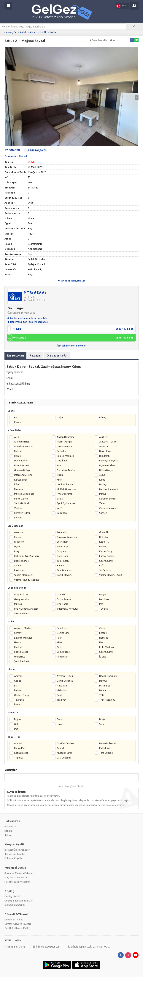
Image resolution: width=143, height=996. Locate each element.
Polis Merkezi (106, 647)
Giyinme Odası (107, 465)
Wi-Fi (59, 508)
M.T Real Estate (35, 292)
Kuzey (17, 422)
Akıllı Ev (103, 437)
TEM (101, 695)
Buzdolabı (104, 456)
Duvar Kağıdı (21, 460)
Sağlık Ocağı (21, 651)
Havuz (60, 724)
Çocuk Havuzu (64, 575)
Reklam (8, 830)
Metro (17, 690)
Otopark (61, 551)
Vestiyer (18, 508)
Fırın (59, 465)
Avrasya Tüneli (65, 676)
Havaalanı (62, 685)
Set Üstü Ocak (22, 503)
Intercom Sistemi (23, 474)
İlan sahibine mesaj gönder (71, 345)
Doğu (60, 417)
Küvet (17, 484)
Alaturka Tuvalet (108, 441)
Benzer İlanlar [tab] (59, 355)
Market (18, 647)
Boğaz (17, 719)
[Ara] (134, 26)
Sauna (60, 498)
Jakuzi (102, 474)
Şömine (18, 517)
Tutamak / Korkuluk (67, 608)
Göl (16, 724)
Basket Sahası (21, 560)
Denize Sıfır (63, 633)
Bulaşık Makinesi (65, 456)
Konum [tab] (36, 355)
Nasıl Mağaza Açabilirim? (17, 881)
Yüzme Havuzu (22, 613)
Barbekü (61, 451)
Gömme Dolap (22, 470)
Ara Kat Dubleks (65, 743)
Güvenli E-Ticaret (13, 919)
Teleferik (19, 699)
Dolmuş (103, 680)
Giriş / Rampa (64, 599)
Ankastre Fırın (64, 446)
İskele (17, 704)
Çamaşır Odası (22, 513)
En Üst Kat (104, 748)
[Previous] (6, 97)
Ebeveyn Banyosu (108, 460)
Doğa (102, 719)
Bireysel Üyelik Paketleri (17, 849)
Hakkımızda (10, 826)
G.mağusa (10, 156)
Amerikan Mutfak (23, 446)
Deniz (60, 719)
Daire (53, 32)
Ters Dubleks (106, 752)
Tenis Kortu (63, 560)
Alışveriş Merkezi (23, 628)
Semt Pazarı (63, 651)
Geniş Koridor (21, 599)
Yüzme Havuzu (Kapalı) (26, 579)
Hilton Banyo (106, 470)
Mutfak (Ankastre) (67, 489)
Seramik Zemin (107, 498)
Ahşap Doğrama (65, 437)
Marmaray (104, 685)
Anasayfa (11, 32)
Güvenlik (104, 532)
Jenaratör (62, 532)
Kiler (59, 479)
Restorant (19, 570)
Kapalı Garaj (105, 551)
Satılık (43, 32)
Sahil (59, 695)
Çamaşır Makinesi (108, 508)
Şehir (102, 724)
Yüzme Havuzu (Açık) (110, 575)
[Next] (137, 97)
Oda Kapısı (63, 604)
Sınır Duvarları (64, 570)
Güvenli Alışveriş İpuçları (17, 923)
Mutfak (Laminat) (108, 489)
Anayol (18, 676)
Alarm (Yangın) (64, 441)
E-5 (16, 685)
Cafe (101, 565)
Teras (102, 503)
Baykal (23, 156)
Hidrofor (104, 537)
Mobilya (18, 489)
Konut (33, 32)
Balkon (18, 451)
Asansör (103, 446)
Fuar (59, 637)
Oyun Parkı (63, 556)
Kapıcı (17, 537)
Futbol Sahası (106, 556)
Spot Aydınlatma (66, 503)
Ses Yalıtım (62, 541)
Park (101, 604)
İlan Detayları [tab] (15, 355)
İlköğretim (62, 656)
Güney (102, 417)
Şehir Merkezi (21, 661)
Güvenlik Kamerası (67, 537)
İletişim (8, 835)
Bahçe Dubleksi (107, 743)
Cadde (17, 680)
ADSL (17, 437)
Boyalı (17, 456)
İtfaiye (102, 656)
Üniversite (19, 656)
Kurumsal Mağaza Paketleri (19, 873)
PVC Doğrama (64, 493)
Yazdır (116, 40)
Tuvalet (103, 608)
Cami (102, 628)
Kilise (59, 642)
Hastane (103, 637)
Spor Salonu (106, 560)
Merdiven (104, 599)
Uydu (17, 546)
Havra (17, 642)
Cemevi (18, 633)
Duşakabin (62, 460)
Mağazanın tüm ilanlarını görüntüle (28, 318)
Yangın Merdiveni (23, 575)
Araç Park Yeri (21, 594)
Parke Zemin (21, 498)
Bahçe (102, 546)
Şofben (103, 513)
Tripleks (18, 757)
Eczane (103, 633)
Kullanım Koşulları (13, 858)
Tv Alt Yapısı (63, 546)
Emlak (23, 32)
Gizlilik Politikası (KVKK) (17, 928)
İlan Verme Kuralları (15, 854)
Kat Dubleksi (21, 752)
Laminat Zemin (65, 484)
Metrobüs (62, 690)
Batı (16, 417)
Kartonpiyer (20, 479)
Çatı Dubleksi (64, 757)
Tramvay (61, 699)
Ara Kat (18, 743)
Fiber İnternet (21, 465)
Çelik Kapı (62, 513)
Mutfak (18, 604)
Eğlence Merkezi (23, 637)
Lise (101, 642)
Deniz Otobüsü (65, 680)
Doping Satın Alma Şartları (18, 900)
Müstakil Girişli (64, 752)
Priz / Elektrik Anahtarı (26, 608)
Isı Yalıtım (19, 541)
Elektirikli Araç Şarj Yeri (26, 556)
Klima (102, 479)
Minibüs (103, 690)
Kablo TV (104, 541)
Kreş (16, 551)
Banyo (102, 594)
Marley (103, 484)
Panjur (102, 493)
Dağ (16, 728)
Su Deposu (105, 570)
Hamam (61, 565)
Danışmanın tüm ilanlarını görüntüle (29, 322)
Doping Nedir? (12, 896)
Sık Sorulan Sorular (14, 905)
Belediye (61, 628)
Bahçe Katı (20, 748)
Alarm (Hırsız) (21, 441)
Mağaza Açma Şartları (16, 877)
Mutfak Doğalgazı (24, 493)
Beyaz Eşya (105, 451)
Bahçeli (60, 748)
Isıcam (60, 474)
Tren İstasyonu (107, 699)
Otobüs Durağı (22, 695)
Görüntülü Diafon (66, 470)
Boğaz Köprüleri (108, 676)
